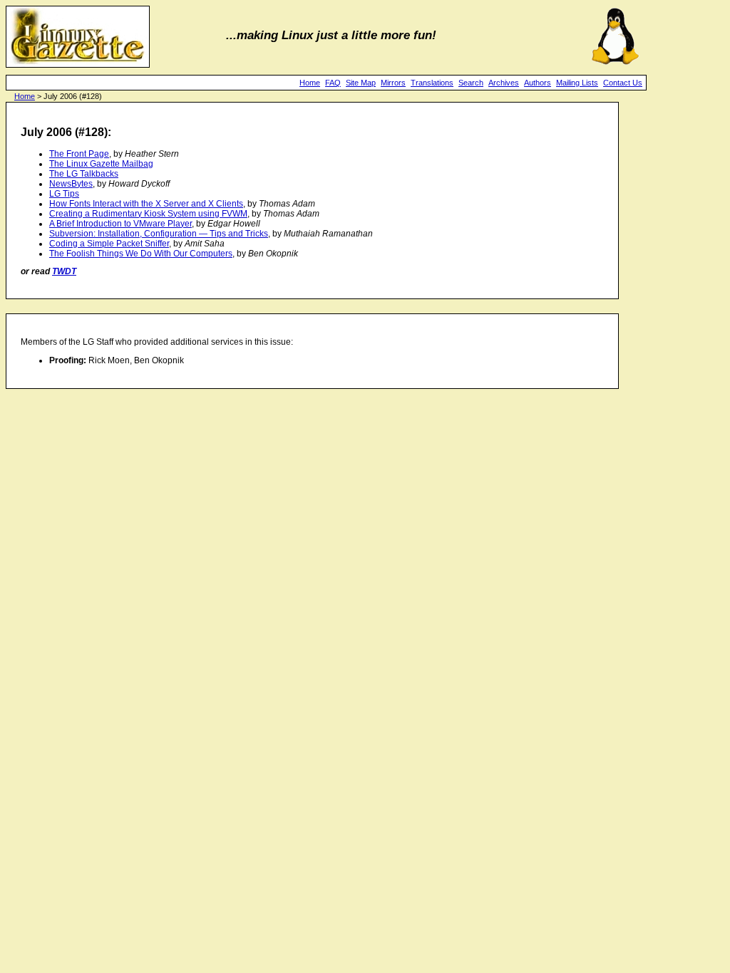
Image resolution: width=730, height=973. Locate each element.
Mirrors (393, 82)
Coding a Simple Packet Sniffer (109, 244)
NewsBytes (71, 184)
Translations (432, 82)
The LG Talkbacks (83, 174)
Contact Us (622, 82)
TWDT (64, 271)
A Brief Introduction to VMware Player (120, 224)
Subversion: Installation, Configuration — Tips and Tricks (158, 234)
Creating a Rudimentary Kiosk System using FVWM (148, 214)
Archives (503, 82)
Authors (537, 82)
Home (309, 82)
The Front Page (79, 154)
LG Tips (64, 194)
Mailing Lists (577, 82)
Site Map (361, 82)
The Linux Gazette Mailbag (101, 164)
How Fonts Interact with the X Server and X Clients (146, 204)
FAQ (333, 82)
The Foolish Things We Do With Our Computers (140, 254)
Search (470, 82)
